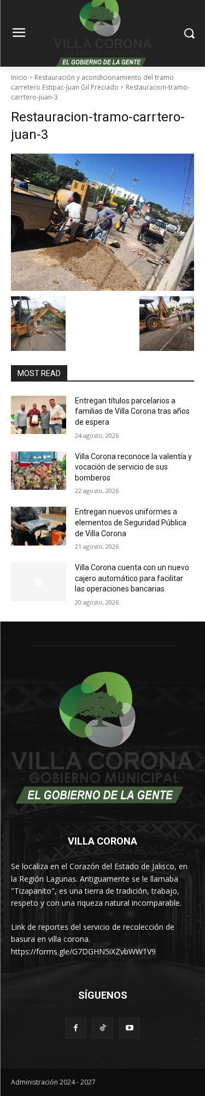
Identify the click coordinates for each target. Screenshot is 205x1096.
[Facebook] (75, 1028)
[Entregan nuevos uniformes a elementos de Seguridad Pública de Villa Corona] (38, 526)
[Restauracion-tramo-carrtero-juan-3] (102, 222)
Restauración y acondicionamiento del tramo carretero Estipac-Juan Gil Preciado (92, 82)
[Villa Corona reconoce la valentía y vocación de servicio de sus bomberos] (38, 471)
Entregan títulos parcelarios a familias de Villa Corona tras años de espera (132, 411)
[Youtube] (129, 1028)
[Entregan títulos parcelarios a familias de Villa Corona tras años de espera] (38, 415)
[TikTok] (102, 1028)
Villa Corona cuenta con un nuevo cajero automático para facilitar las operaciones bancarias (132, 578)
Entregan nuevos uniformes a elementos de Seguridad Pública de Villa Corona (130, 522)
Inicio (19, 77)
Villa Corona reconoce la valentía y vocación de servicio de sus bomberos (133, 467)
